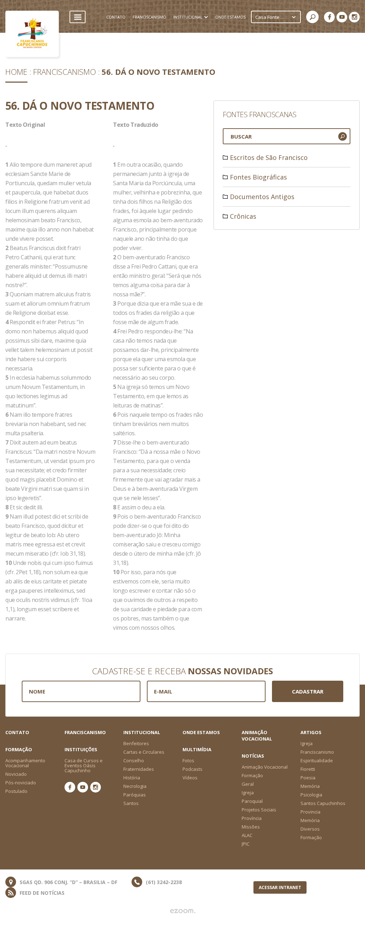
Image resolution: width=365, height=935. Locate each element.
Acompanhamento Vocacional (25, 763)
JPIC (246, 844)
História (131, 777)
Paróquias (134, 794)
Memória (310, 786)
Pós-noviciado (20, 782)
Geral (248, 784)
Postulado (16, 791)
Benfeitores (136, 743)
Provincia (310, 812)
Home (16, 72)
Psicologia (311, 794)
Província (252, 818)
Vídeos (189, 777)
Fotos (188, 760)
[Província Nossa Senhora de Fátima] (32, 34)
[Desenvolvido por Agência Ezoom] (183, 911)
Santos (131, 803)
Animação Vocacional (257, 735)
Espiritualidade (316, 760)
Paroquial (252, 801)
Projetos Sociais (259, 809)
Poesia (307, 777)
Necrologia (134, 786)
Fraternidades (138, 769)
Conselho (133, 760)
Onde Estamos (201, 732)
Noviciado (16, 774)
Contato (17, 732)
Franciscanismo (64, 72)
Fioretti (307, 769)
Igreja (306, 743)
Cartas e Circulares (143, 752)
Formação (311, 837)
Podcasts (192, 769)
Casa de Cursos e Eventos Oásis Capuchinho (84, 765)
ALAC (247, 835)
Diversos (310, 829)
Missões (251, 827)
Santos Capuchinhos (322, 803)
